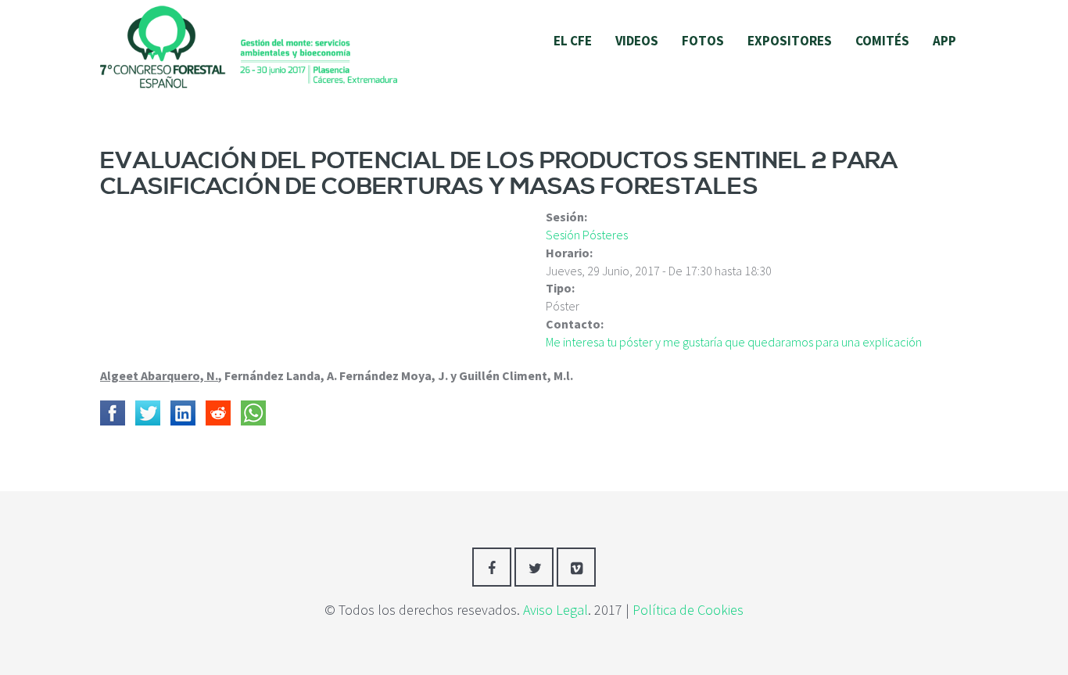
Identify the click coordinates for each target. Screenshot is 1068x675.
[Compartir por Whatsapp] (253, 412)
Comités (882, 40)
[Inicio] (248, 45)
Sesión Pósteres (587, 234)
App (944, 40)
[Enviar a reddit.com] (218, 412)
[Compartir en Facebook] (112, 412)
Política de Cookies (688, 610)
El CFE (573, 40)
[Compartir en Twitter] (147, 412)
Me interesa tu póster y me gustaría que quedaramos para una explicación (734, 342)
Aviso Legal (555, 610)
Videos (636, 40)
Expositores (789, 40)
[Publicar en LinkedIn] (182, 412)
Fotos (703, 40)
